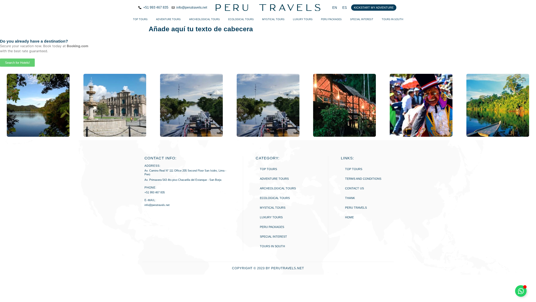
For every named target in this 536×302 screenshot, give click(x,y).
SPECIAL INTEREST (361, 19)
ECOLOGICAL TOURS (241, 19)
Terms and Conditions (363, 178)
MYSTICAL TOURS (273, 19)
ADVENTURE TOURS (168, 19)
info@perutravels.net (157, 205)
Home (349, 217)
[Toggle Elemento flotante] (521, 291)
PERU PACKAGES (331, 19)
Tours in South (392, 19)
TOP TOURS (353, 169)
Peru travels (356, 207)
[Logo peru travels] (268, 7)
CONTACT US (354, 188)
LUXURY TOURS (303, 19)
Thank (350, 198)
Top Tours (140, 19)
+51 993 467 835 (154, 192)
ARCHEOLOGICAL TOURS (204, 19)
